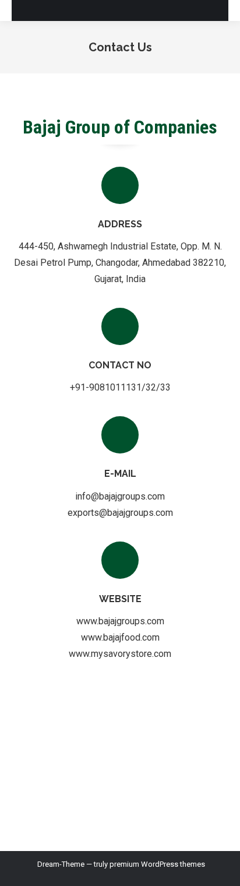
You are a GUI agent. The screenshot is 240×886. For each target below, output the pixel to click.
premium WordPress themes (157, 864)
